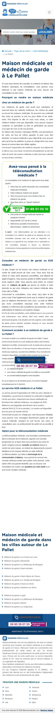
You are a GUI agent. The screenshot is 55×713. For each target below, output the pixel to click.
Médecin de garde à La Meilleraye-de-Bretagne (23, 565)
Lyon (6, 687)
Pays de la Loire (22, 51)
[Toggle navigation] (49, 12)
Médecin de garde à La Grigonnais (18, 607)
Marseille (8, 695)
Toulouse (35, 687)
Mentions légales (47, 710)
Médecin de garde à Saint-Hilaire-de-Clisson (22, 576)
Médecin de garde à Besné (15, 603)
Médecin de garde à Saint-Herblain (18, 568)
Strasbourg (36, 695)
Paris (6, 691)
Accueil (8, 51)
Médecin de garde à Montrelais (17, 561)
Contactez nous (32, 360)
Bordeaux (8, 699)
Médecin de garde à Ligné (15, 595)
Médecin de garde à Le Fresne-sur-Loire (20, 557)
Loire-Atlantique (40, 51)
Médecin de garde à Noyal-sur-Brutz (19, 584)
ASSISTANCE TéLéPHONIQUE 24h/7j (27, 631)
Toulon (34, 691)
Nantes (34, 699)
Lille (6, 702)
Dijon (33, 702)
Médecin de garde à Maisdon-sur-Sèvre (20, 588)
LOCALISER (45, 32)
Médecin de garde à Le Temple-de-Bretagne (22, 580)
